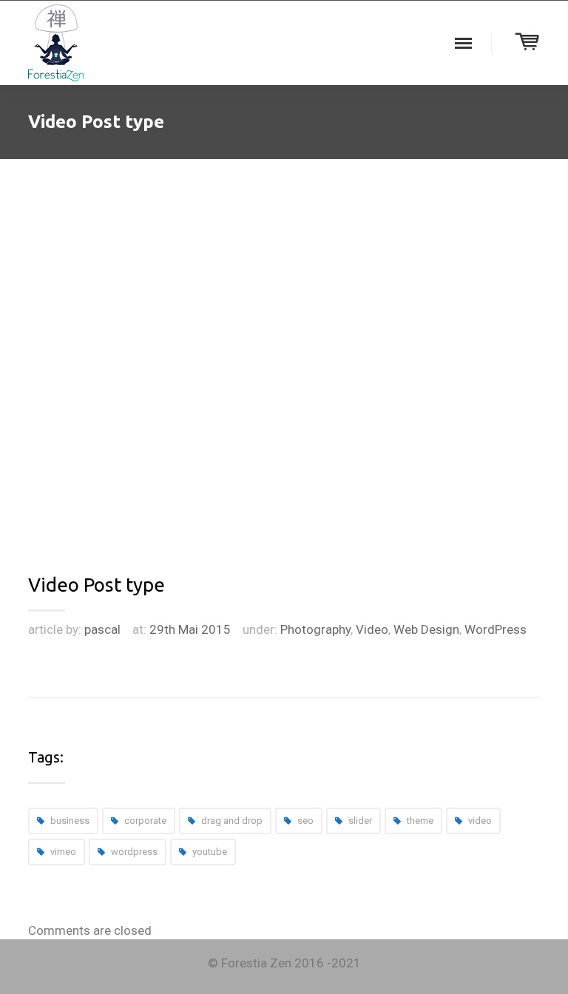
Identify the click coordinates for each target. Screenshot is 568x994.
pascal (102, 629)
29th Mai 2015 (190, 629)
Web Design (426, 629)
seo (305, 820)
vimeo (63, 851)
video (480, 820)
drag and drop (232, 820)
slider (360, 820)
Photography (315, 629)
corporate (145, 820)
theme (420, 820)
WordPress (495, 629)
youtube (209, 851)
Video (372, 629)
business (69, 820)
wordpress (134, 851)
